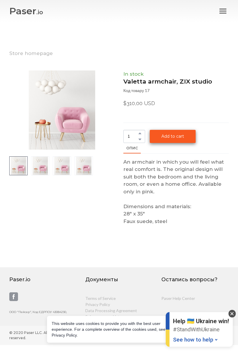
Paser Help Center (178, 298)
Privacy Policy (97, 304)
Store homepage (31, 53)
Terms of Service (100, 298)
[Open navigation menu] (223, 11)
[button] (139, 133)
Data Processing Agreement (111, 310)
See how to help (193, 339)
